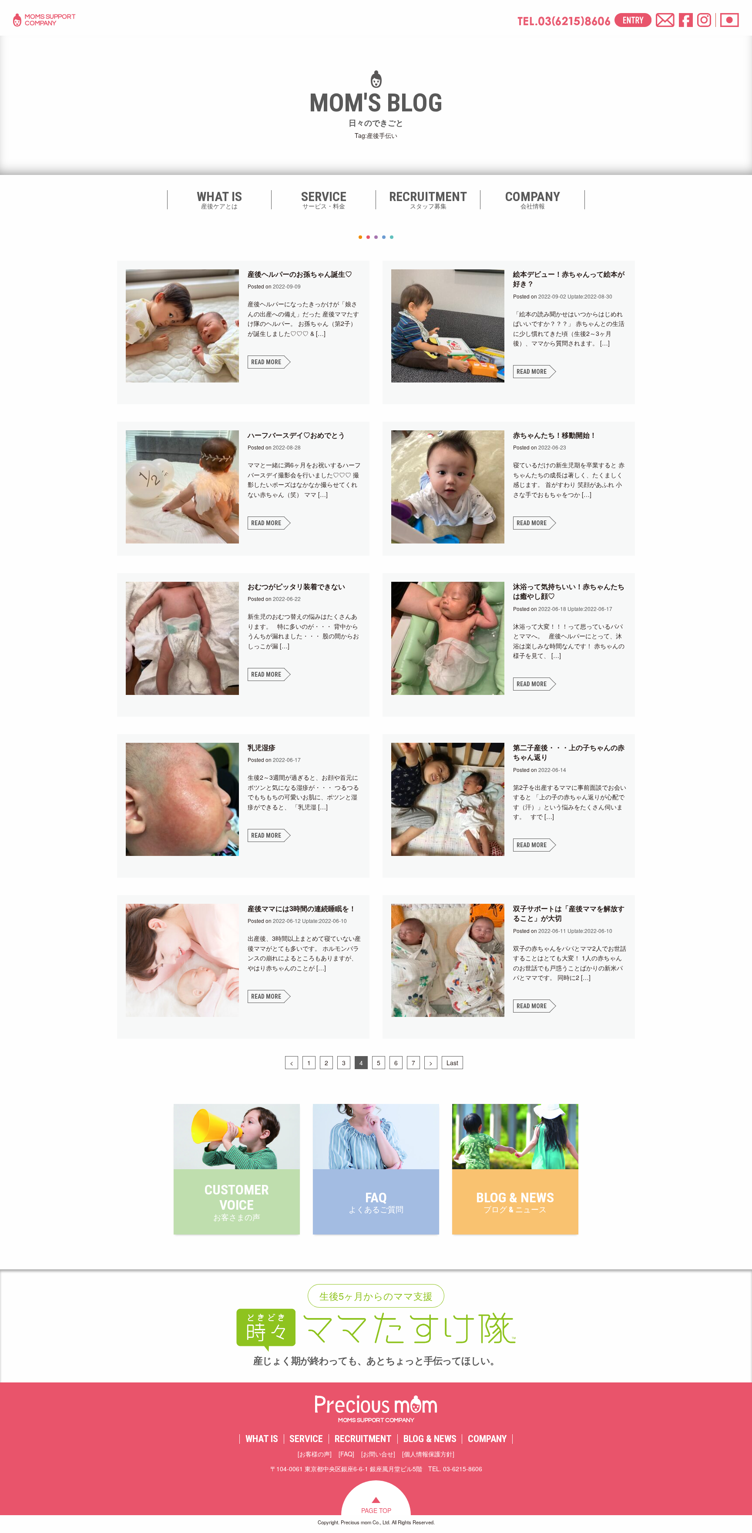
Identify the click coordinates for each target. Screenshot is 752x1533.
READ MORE (266, 362)
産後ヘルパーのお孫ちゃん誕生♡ (300, 274)
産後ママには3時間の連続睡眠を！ (302, 908)
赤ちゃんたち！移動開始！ (555, 435)
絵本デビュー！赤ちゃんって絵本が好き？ (568, 278)
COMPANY (487, 1439)
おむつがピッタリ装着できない (296, 586)
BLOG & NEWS (430, 1439)
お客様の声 (314, 1454)
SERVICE (306, 1439)
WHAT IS (261, 1439)
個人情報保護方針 (428, 1454)
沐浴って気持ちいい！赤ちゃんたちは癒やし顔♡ (568, 591)
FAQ (346, 1454)
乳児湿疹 (261, 747)
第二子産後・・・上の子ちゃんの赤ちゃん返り (568, 752)
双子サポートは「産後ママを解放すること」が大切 (568, 913)
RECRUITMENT (363, 1439)
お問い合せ (378, 1454)
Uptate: (575, 296)
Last (452, 1062)
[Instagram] (704, 20)
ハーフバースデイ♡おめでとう (296, 435)
